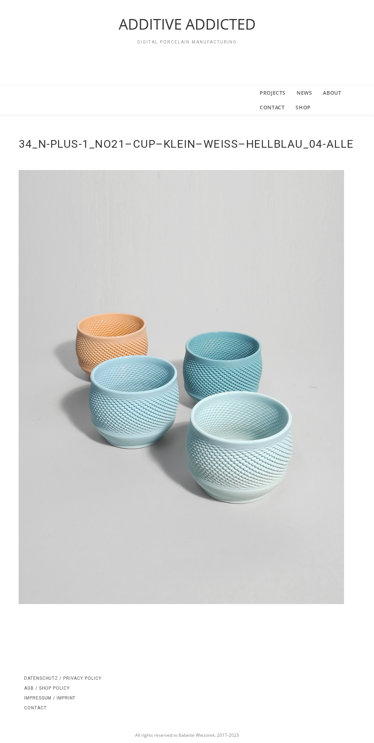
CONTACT (35, 707)
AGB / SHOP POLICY (46, 688)
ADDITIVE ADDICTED (187, 24)
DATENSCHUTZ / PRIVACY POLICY (62, 678)
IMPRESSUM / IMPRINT (50, 698)
